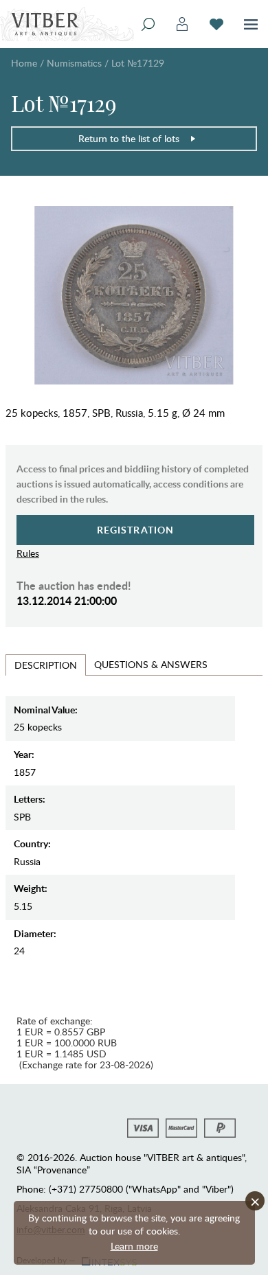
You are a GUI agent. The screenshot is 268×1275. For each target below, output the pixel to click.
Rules (27, 553)
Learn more (134, 1245)
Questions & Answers (151, 664)
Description (45, 664)
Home (24, 62)
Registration (136, 529)
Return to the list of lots (128, 138)
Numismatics (74, 62)
